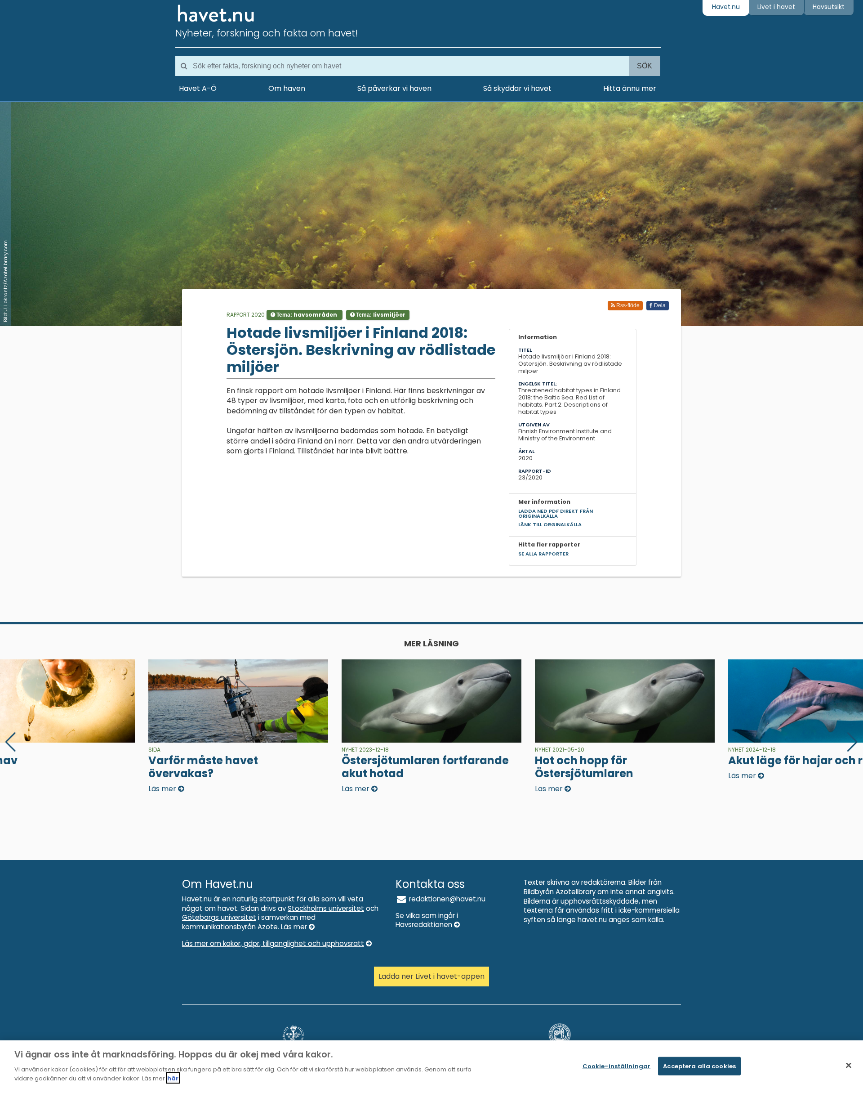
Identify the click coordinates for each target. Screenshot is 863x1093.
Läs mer (295, 927)
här (172, 1078)
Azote (268, 927)
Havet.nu (726, 6)
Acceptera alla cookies (699, 1066)
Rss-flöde (627, 305)
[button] (852, 742)
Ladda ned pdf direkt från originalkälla (555, 513)
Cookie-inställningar (617, 1066)
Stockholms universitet (326, 908)
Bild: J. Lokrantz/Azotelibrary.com (5, 281)
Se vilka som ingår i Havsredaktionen (427, 920)
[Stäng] (849, 1065)
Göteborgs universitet (219, 917)
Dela (659, 305)
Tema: (306, 314)
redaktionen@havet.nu (446, 899)
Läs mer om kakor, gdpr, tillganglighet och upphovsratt (273, 943)
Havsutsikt (829, 6)
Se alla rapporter (543, 553)
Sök (644, 66)
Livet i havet (776, 6)
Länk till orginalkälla (550, 524)
